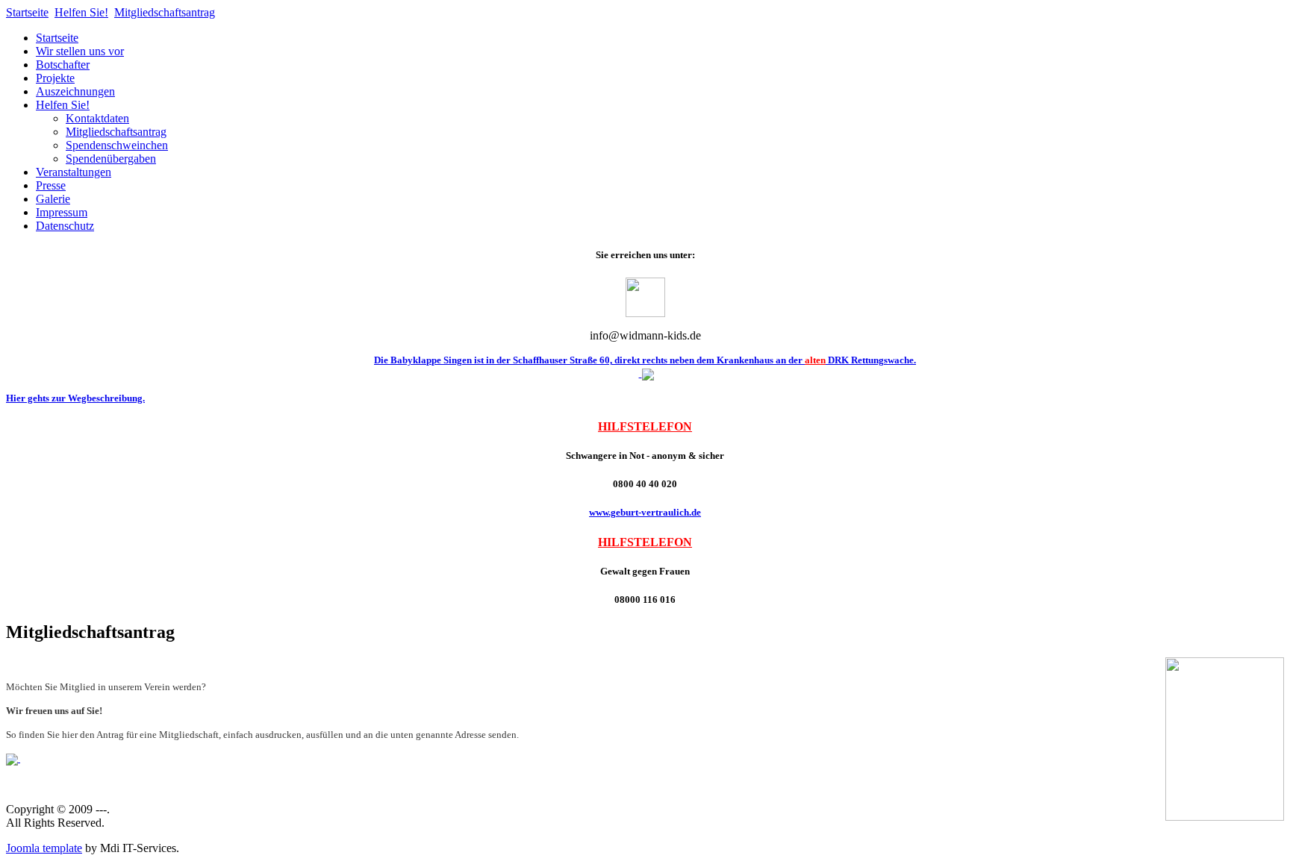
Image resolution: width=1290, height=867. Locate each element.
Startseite (27, 12)
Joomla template (44, 848)
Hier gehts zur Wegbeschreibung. (75, 398)
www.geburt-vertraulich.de (645, 512)
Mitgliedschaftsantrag (164, 12)
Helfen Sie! (81, 12)
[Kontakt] (645, 313)
